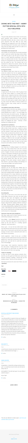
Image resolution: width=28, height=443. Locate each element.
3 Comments (24, 288)
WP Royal (17, 434)
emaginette (4, 344)
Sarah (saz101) (5, 360)
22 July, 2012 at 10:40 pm (5, 314)
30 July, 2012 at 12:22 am (5, 361)
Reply (2, 316)
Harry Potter (4, 284)
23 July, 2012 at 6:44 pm (5, 345)
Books (14, 21)
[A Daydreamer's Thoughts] (14, 6)
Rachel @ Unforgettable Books (10, 313)
